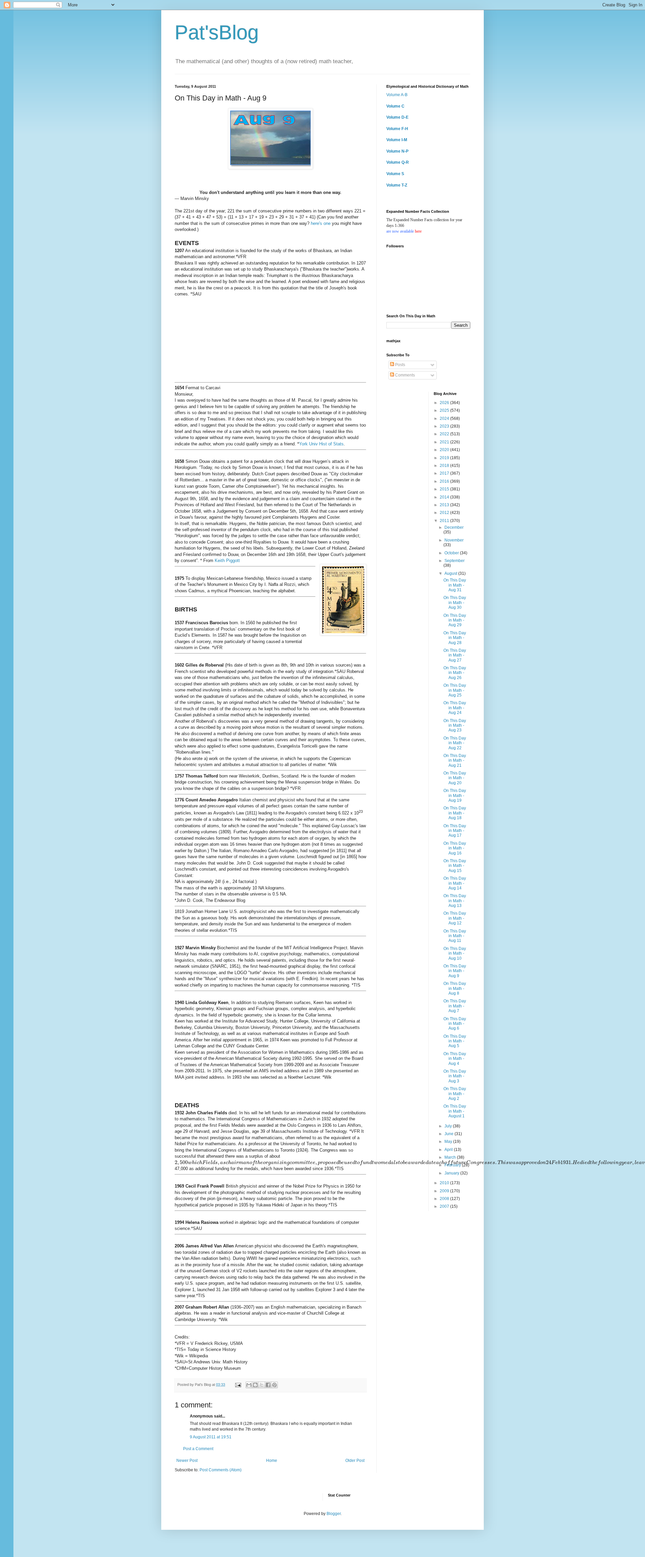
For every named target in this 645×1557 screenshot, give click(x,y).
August (451, 573)
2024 (445, 418)
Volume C (395, 106)
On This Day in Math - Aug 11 (454, 936)
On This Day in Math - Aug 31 (454, 585)
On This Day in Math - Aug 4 (454, 1058)
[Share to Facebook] (268, 1385)
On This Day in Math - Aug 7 (454, 1006)
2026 (445, 402)
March (450, 1157)
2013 (445, 505)
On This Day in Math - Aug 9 (454, 971)
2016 (445, 481)
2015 (445, 489)
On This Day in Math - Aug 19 (454, 795)
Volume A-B (396, 94)
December (454, 527)
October (452, 553)
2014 (445, 497)
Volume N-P (397, 151)
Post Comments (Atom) (221, 1470)
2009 (445, 1191)
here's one (321, 223)
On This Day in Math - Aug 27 (454, 655)
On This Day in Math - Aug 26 (454, 673)
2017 (445, 473)
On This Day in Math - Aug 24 (454, 708)
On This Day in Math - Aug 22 (454, 743)
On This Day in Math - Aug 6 (454, 1023)
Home (271, 1460)
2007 (445, 1206)
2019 (445, 457)
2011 (445, 520)
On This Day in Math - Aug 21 (454, 760)
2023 (445, 426)
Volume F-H (397, 128)
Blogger (334, 1513)
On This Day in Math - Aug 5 (454, 1041)
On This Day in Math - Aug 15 (454, 866)
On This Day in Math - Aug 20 (454, 778)
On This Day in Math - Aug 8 (454, 988)
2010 (445, 1183)
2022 (445, 434)
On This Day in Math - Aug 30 (454, 602)
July (448, 1126)
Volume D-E (397, 117)
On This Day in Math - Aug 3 (454, 1076)
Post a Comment (198, 1448)
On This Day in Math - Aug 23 (454, 725)
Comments (404, 375)
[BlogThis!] (255, 1385)
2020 (445, 449)
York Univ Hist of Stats (321, 443)
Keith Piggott (227, 560)
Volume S (395, 173)
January (452, 1173)
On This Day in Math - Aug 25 (454, 690)
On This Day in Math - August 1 (454, 1111)
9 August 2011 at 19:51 (210, 1437)
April (449, 1149)
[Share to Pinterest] (274, 1385)
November (454, 540)
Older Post (354, 1460)
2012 (445, 512)
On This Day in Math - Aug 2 (454, 1093)
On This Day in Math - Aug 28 (454, 638)
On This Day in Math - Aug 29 (454, 620)
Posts (399, 364)
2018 (445, 465)
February (453, 1165)
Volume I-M (396, 139)
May (448, 1141)
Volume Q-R (397, 162)
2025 (445, 410)
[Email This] (249, 1385)
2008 (445, 1198)
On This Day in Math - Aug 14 (454, 883)
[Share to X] (261, 1385)
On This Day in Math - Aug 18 (454, 813)
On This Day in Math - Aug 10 (454, 953)
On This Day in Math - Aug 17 (454, 831)
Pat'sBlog (217, 32)
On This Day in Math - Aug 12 (454, 918)
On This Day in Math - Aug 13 (454, 900)
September (454, 560)
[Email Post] (237, 1385)
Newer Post (187, 1460)
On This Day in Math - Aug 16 (454, 848)
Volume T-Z (396, 185)
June (449, 1133)
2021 (445, 442)
